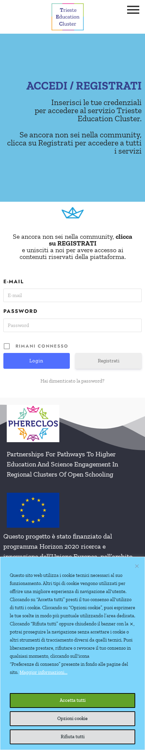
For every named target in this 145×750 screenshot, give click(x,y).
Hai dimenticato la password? (72, 381)
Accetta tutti (73, 700)
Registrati (108, 361)
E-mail (13, 281)
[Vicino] (136, 566)
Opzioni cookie (72, 718)
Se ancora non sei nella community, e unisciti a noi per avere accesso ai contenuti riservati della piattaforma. (72, 246)
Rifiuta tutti (73, 737)
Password (20, 311)
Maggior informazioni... (43, 672)
